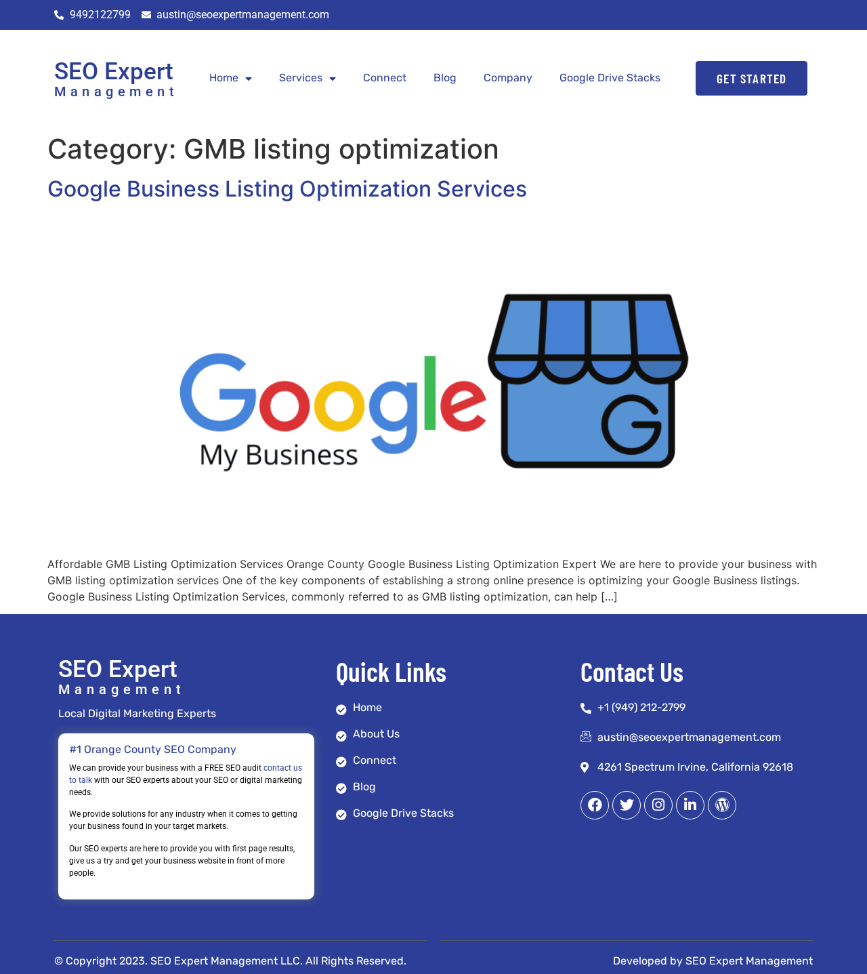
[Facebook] (594, 805)
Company (508, 77)
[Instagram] (658, 805)
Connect (384, 77)
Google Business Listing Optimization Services (287, 189)
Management (116, 91)
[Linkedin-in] (690, 805)
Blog (445, 77)
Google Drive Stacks (609, 77)
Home (223, 77)
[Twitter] (626, 805)
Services (300, 77)
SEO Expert (113, 71)
